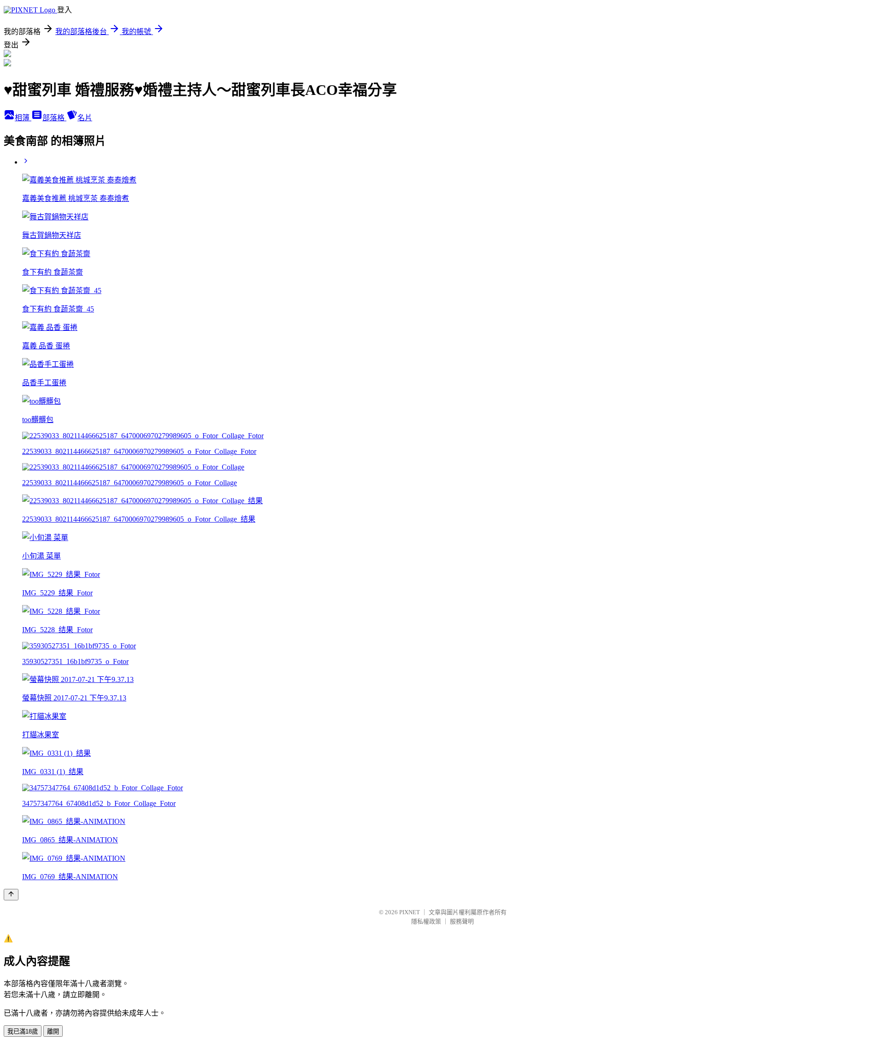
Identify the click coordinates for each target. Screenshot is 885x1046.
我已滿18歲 (22, 1031)
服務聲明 (462, 921)
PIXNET (409, 912)
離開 (53, 1031)
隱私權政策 (426, 921)
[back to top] (11, 894)
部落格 (54, 118)
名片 (84, 118)
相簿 (23, 118)
